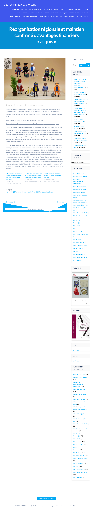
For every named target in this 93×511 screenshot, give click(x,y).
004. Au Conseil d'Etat (28, 192)
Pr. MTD (10, 105)
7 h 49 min (30, 105)
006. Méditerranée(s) (79, 192)
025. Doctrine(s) (77, 260)
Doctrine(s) (48, 9)
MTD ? (66, 16)
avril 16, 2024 (19, 105)
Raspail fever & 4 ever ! (30, 16)
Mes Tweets (75, 350)
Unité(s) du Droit (59, 9)
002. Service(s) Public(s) (13, 192)
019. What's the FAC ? (79, 242)
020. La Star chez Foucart (80, 245)
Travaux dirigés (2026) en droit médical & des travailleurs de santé (81, 101)
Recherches (84, 13)
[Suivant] (85, 303)
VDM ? (86, 9)
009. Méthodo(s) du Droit (80, 205)
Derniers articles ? (17, 9)
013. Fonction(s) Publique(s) (44, 192)
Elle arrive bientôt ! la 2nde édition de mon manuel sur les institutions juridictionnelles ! (80, 83)
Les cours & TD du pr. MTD (33, 9)
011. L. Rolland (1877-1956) (81, 213)
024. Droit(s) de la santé (80, 257)
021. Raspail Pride (78, 248)
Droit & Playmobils (51, 13)
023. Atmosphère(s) (79, 254)
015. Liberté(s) (77, 228)
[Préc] (75, 300)
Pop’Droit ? (39, 13)
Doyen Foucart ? (15, 16)
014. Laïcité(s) (77, 226)
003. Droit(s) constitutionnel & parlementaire (78, 181)
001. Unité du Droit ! (79, 173)
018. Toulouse (77, 239)
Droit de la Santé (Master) (25, 13)
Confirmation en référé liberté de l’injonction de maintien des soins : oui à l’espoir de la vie (33, 175)
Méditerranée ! (44, 16)
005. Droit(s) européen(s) (80, 189)
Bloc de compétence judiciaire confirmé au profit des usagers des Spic (52, 175)
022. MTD (76, 251)
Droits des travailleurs (75, 9)
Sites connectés (56, 16)
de (84, 300)
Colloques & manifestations (69, 13)
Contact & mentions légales (78, 16)
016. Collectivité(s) (78, 231)
